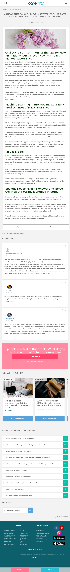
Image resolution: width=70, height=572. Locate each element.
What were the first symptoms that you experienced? (25, 445)
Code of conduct (24, 535)
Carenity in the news (25, 532)
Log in (50, 569)
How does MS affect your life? (16, 470)
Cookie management (25, 539)
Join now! (35, 357)
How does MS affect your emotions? (19, 476)
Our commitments (9, 544)
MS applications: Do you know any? (19, 495)
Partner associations (9, 535)
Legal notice (23, 536)
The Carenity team (9, 532)
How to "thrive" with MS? (15, 489)
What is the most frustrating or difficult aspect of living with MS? (29, 464)
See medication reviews (42, 533)
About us (6, 529)
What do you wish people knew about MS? (21, 483)
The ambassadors (8, 533)
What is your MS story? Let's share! (18, 451)
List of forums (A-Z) (41, 535)
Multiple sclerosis (13, 510)
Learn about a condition (42, 532)
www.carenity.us (13, 555)
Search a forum (40, 530)
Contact (22, 541)
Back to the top (62, 517)
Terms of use (23, 538)
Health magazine (40, 529)
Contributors (7, 536)
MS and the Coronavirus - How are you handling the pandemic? (29, 457)
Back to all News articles (13, 9)
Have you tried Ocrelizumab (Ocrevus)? (20, 438)
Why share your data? (9, 530)
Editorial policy (24, 533)
